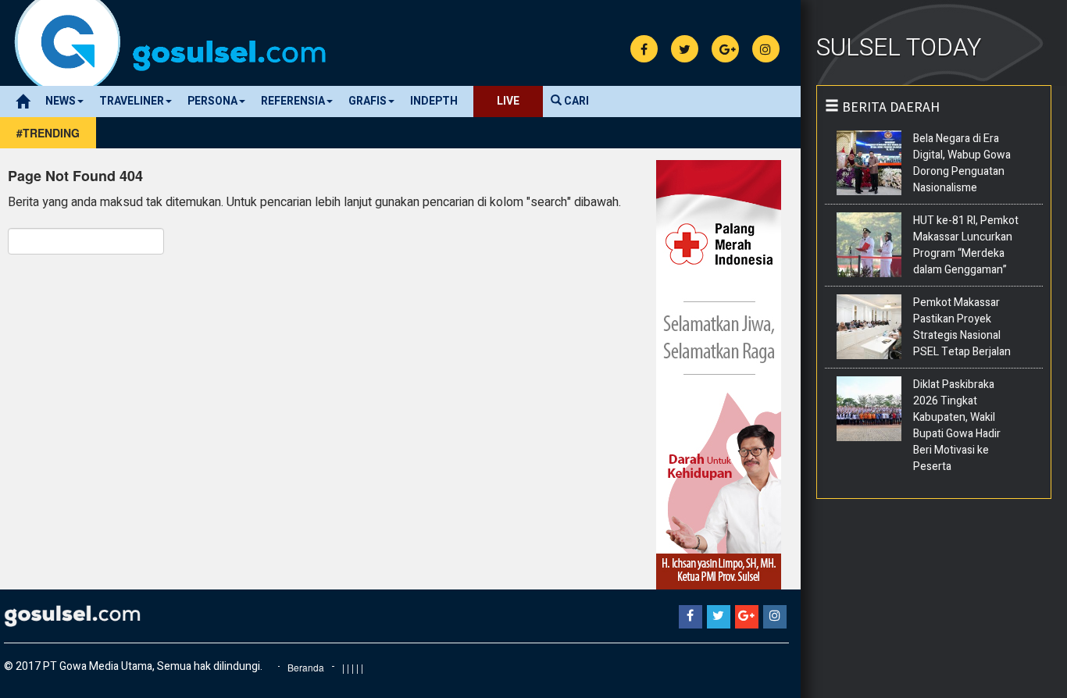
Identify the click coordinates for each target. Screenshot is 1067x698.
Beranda (305, 667)
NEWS (60, 101)
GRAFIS (367, 101)
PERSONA (212, 101)
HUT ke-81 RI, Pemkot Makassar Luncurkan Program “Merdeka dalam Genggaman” (966, 245)
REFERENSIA (293, 101)
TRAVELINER (131, 101)
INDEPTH (434, 101)
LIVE (508, 101)
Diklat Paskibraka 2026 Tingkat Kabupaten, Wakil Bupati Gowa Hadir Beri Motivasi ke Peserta (957, 425)
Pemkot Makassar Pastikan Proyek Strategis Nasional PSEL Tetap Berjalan (962, 327)
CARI (575, 101)
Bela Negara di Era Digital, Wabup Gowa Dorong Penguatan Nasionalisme (962, 163)
